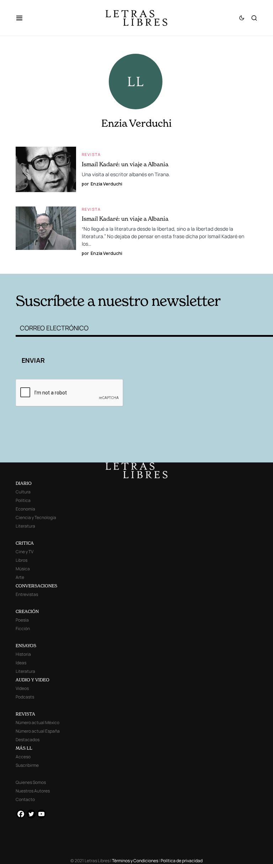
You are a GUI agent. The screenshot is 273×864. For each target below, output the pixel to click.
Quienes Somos (31, 782)
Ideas (21, 663)
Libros (21, 560)
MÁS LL (24, 748)
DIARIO (24, 483)
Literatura (25, 526)
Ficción (23, 628)
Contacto (25, 799)
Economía (25, 509)
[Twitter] (31, 814)
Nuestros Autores (33, 791)
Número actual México (37, 722)
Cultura (23, 492)
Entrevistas (27, 594)
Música (23, 569)
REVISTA (25, 714)
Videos (22, 688)
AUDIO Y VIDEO (32, 679)
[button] (23, 18)
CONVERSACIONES (36, 585)
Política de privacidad (182, 861)
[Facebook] (20, 814)
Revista (91, 154)
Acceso (23, 757)
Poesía (22, 620)
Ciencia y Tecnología (36, 517)
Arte (20, 577)
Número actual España (38, 731)
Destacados (27, 740)
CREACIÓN (27, 611)
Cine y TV (24, 552)
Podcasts (25, 697)
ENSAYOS (26, 645)
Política (23, 500)
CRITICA (25, 543)
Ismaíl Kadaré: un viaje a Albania (125, 164)
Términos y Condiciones (135, 861)
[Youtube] (41, 814)
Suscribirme (27, 765)
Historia (23, 654)
